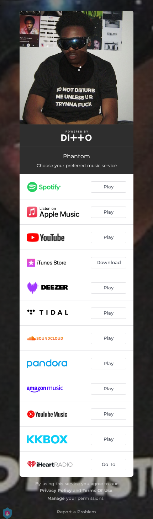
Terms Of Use (97, 490)
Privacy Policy (56, 490)
